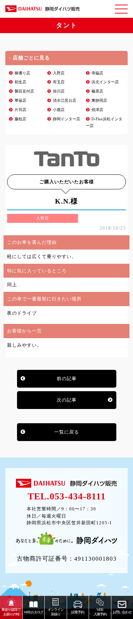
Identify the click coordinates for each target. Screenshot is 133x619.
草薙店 (20, 101)
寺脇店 (97, 73)
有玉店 (59, 82)
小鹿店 (59, 110)
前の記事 (67, 378)
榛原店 (97, 91)
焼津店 (97, 110)
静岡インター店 (66, 119)
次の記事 (67, 400)
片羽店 (20, 110)
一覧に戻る (66, 432)
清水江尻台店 (64, 101)
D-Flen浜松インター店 (104, 122)
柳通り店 (22, 73)
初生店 (20, 82)
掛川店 (59, 91)
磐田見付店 (24, 91)
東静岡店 (99, 101)
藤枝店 (20, 119)
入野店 (59, 73)
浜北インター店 (105, 82)
